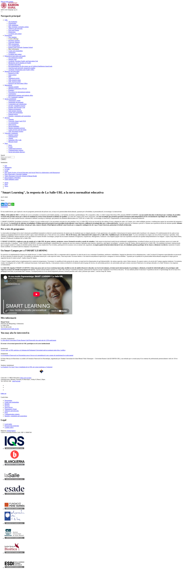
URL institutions (13, 25)
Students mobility (13, 87)
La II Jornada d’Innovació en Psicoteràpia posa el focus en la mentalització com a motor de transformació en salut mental (37, 355)
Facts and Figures (13, 30)
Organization (12, 23)
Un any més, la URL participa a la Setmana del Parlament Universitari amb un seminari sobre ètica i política (33, 350)
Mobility (7, 404)
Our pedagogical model (15, 57)
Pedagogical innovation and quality (15, 56)
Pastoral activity (13, 114)
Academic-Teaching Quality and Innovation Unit (23, 61)
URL (6, 20)
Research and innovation (12, 71)
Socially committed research (16, 105)
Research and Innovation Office (18, 83)
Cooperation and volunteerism (17, 104)
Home (6, 182)
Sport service (12, 124)
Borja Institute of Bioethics (13, 178)
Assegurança (12, 93)
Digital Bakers (11, 431)
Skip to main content (7, 1)
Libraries (11, 119)
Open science (12, 75)
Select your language (7, 9)
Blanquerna (8, 167)
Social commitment (10, 99)
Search (3, 155)
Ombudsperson (13, 136)
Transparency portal (14, 100)
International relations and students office (20, 95)
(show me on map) (25, 378)
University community (11, 133)
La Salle (7, 169)
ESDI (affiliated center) (12, 179)
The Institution (12, 21)
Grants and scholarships (15, 51)
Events (10, 147)
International (8, 85)
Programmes (8, 35)
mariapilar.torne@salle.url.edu (10, 329)
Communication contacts (15, 150)
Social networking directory (16, 152)
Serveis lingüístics (13, 126)
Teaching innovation (14, 64)
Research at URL (13, 73)
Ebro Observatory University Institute (16, 174)
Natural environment (14, 109)
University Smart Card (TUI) (17, 121)
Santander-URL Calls (14, 140)
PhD (9, 76)
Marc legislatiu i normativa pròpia (18, 27)
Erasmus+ (11, 90)
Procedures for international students (19, 92)
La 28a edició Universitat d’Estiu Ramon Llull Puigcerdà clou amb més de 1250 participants (28, 340)
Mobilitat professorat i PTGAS (17, 88)
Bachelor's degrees (14, 40)
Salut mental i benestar (15, 111)
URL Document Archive (15, 131)
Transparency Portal (11, 409)
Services (7, 117)
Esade (6, 171)
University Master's (14, 42)
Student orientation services (16, 128)
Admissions (11, 52)
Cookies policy (9, 427)
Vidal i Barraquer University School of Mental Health (21, 176)
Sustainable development (15, 102)
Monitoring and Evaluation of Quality (19, 63)
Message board (12, 141)
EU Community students (15, 97)
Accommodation (13, 123)
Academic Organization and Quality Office (21, 69)
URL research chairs (14, 80)
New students (12, 37)
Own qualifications (14, 45)
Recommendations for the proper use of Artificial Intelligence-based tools (30, 66)
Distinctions (12, 32)
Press (6, 143)
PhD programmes (13, 44)
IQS (6, 166)
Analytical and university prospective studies (21, 68)
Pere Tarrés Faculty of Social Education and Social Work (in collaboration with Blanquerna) (32, 172)
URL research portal (14, 81)
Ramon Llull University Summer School (20, 47)
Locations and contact (15, 33)
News (10, 145)
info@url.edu (16, 381)
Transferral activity (14, 78)
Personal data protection (12, 426)
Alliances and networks (15, 28)
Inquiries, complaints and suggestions (19, 116)
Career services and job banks (17, 129)
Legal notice (8, 424)
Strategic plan (12, 59)
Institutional (4, 206)
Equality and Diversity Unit (16, 107)
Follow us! (3, 393)
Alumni (10, 138)
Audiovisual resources (15, 148)
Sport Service (9, 407)
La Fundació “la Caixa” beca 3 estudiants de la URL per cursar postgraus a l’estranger (26, 367)
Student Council (13, 135)
